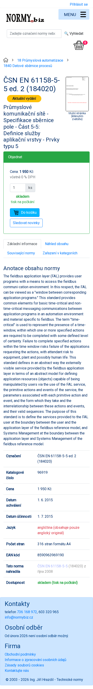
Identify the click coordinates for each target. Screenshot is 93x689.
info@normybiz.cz (19, 617)
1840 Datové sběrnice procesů (27, 66)
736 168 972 (27, 612)
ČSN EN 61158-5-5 (52, 566)
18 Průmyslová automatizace (40, 60)
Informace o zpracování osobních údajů (35, 660)
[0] (79, 45)
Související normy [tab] (21, 253)
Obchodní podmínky (20, 654)
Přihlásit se (79, 4)
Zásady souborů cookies (24, 665)
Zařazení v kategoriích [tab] (60, 253)
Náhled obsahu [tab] (56, 244)
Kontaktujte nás (17, 670)
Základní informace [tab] (22, 244)
